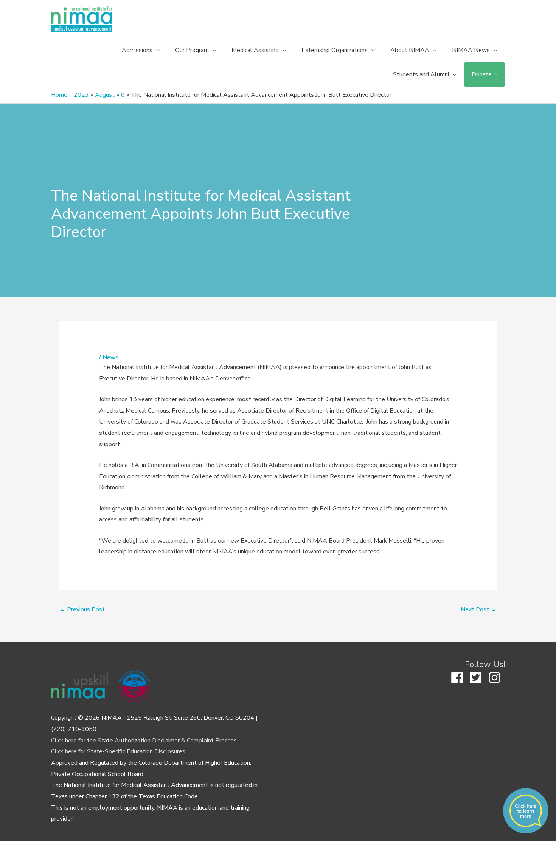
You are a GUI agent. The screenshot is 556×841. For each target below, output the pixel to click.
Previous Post (82, 609)
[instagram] (496, 677)
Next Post (479, 609)
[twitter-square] (477, 677)
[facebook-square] (459, 677)
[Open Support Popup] (525, 810)
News (110, 357)
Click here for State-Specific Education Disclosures (118, 751)
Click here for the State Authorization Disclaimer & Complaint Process (144, 740)
